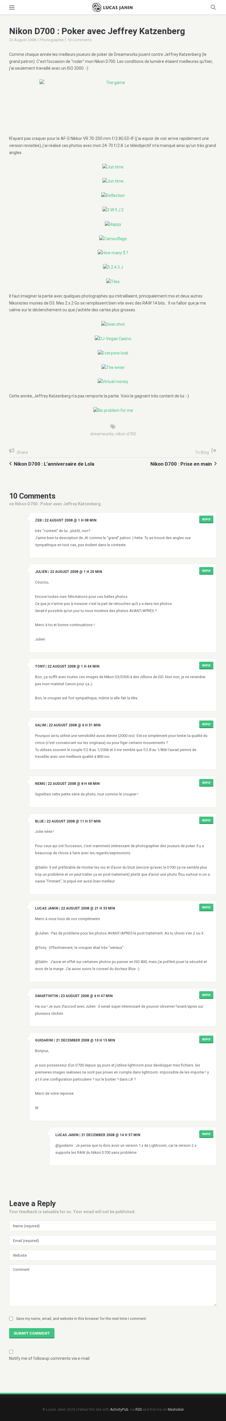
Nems (40, 784)
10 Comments (79, 40)
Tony (40, 666)
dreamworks (102, 434)
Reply (206, 519)
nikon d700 (126, 434)
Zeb (38, 520)
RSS (138, 1409)
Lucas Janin (46, 908)
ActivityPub (119, 1409)
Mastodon (176, 1409)
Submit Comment (32, 1333)
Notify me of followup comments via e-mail (49, 1358)
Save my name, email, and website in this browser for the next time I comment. (81, 1318)
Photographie (52, 40)
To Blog (202, 452)
